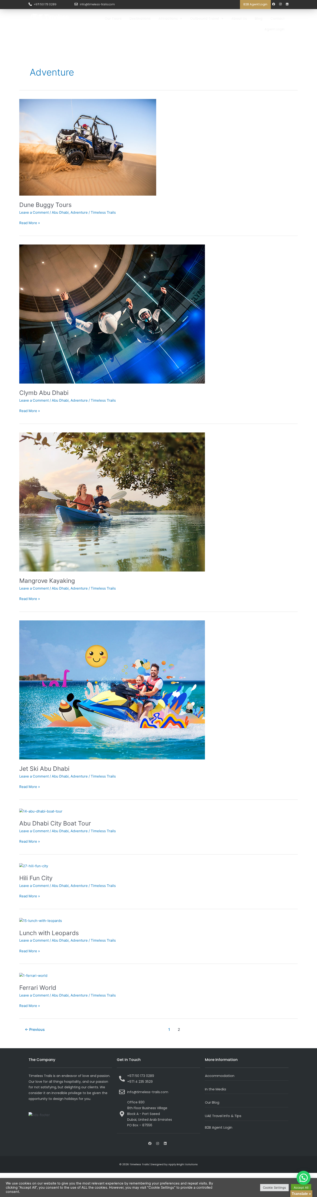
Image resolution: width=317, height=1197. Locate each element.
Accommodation (219, 1075)
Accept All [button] (301, 1187)
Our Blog (212, 1102)
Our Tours (113, 18)
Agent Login (275, 29)
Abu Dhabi (60, 212)
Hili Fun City (35, 878)
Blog (258, 18)
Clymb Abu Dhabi (43, 392)
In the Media (215, 1089)
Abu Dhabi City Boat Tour (55, 823)
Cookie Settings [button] (274, 1187)
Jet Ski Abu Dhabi (44, 768)
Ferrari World (37, 987)
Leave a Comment (34, 212)
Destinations (140, 18)
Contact (277, 18)
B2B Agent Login (255, 4)
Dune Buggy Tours (45, 204)
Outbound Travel (204, 18)
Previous (35, 1029)
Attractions (168, 18)
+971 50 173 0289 (45, 4)
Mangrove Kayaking (47, 580)
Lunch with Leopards (49, 933)
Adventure (79, 212)
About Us (239, 18)
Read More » (29, 222)
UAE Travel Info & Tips (223, 1115)
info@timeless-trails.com (97, 4)
